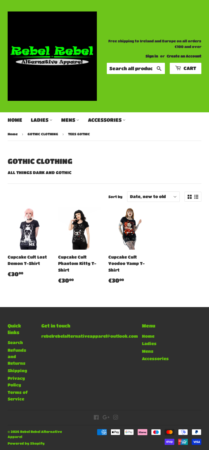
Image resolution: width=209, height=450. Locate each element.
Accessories (105, 120)
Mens (68, 120)
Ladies (40, 120)
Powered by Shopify (26, 443)
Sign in (152, 56)
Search (15, 342)
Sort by (115, 196)
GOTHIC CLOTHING (43, 134)
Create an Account (184, 56)
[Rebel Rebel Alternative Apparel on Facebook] (96, 417)
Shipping (17, 370)
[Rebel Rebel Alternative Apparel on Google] (106, 417)
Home (15, 120)
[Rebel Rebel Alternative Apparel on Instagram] (115, 417)
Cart (189, 68)
